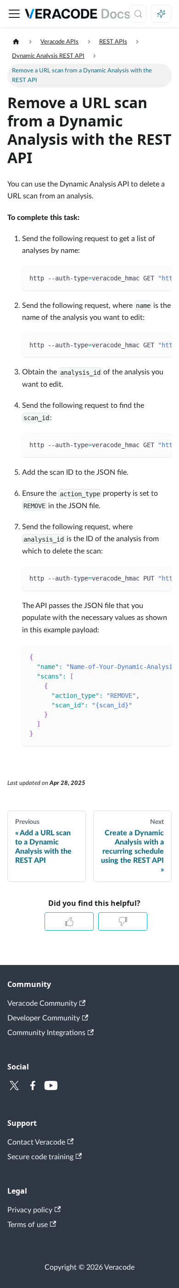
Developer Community (43, 1018)
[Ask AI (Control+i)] (161, 13)
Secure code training (40, 1157)
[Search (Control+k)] (138, 13)
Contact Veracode (36, 1142)
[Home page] (16, 42)
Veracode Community (42, 1003)
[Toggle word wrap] (143, 277)
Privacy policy (29, 1210)
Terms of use (27, 1224)
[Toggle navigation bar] (14, 14)
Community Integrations (46, 1032)
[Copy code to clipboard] (160, 277)
